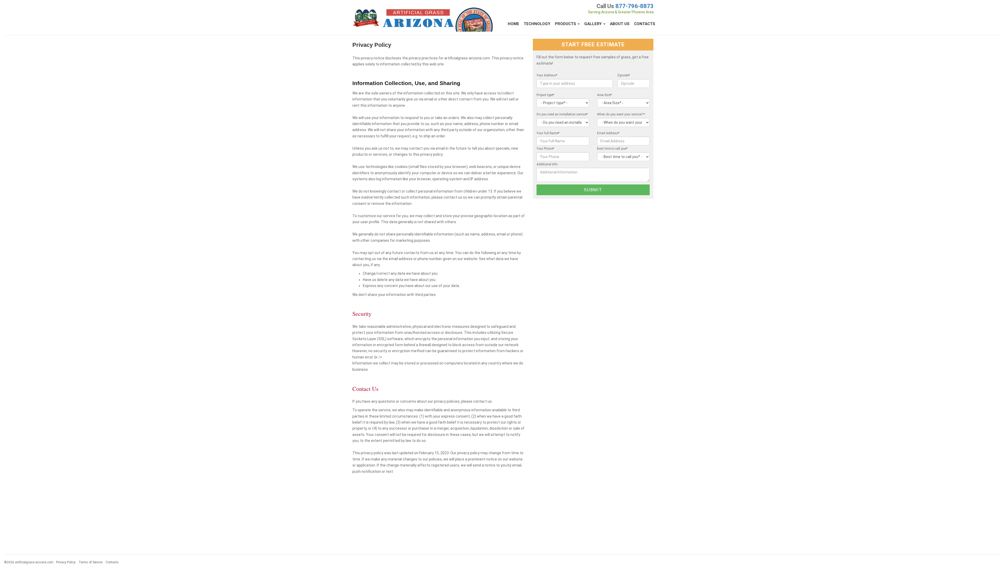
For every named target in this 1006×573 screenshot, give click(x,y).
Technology (537, 24)
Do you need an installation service (562, 114)
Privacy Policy (65, 562)
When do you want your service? (621, 114)
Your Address (547, 75)
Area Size (604, 95)
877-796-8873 (634, 6)
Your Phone (545, 148)
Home (513, 24)
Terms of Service (90, 562)
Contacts (644, 24)
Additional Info (547, 164)
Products (566, 24)
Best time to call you (612, 148)
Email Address (608, 133)
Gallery (593, 24)
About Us (620, 24)
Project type (545, 95)
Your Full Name (548, 133)
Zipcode (623, 75)
